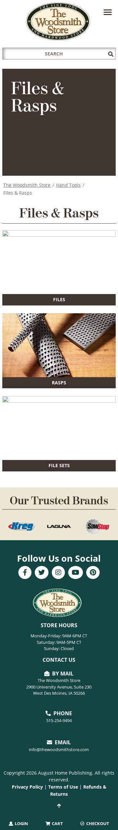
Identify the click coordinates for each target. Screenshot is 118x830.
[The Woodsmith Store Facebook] (24, 573)
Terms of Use (63, 787)
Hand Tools (68, 185)
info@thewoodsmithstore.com (59, 749)
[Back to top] (59, 805)
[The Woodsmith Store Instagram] (58, 573)
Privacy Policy (27, 787)
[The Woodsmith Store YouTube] (75, 573)
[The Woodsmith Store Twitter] (42, 573)
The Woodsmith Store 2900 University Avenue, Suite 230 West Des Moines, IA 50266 (58, 686)
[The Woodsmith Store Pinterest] (93, 573)
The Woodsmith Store (26, 185)
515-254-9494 (59, 720)
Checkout (97, 823)
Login (21, 823)
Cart (57, 823)
